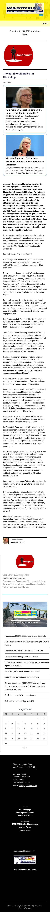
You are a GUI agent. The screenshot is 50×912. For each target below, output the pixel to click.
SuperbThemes (25, 908)
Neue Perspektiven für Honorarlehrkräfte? (22, 671)
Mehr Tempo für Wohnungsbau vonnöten (22, 677)
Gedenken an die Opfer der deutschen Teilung (24, 650)
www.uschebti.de (25, 830)
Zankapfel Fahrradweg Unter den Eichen (21, 656)
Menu (45, 23)
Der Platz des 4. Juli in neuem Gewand (21, 695)
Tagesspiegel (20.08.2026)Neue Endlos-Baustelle (25, 635)
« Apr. (24, 747)
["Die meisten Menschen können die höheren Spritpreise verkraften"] (25, 108)
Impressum (18, 851)
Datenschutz (29, 851)
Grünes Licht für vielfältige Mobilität (19, 701)
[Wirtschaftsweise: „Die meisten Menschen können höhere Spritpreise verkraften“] (25, 155)
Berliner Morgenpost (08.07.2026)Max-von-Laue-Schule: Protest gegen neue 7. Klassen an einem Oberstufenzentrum (25, 686)
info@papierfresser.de (28, 785)
